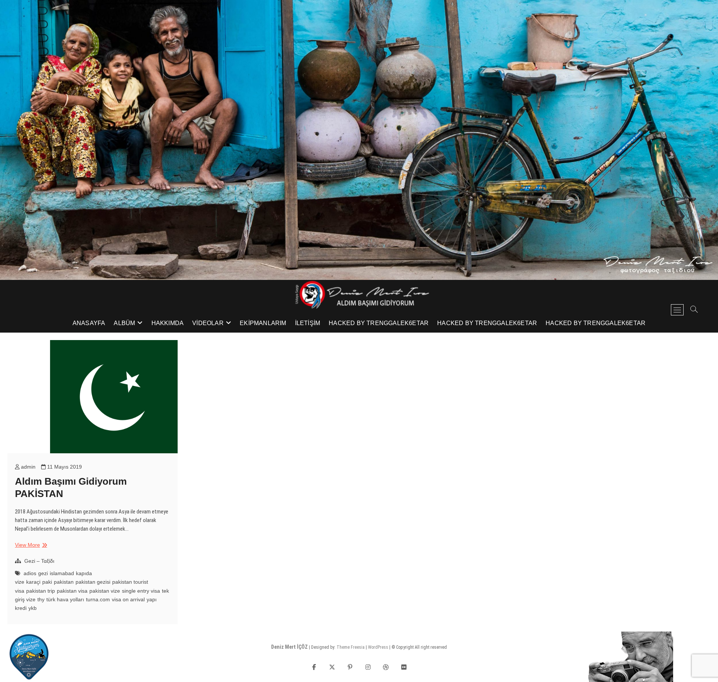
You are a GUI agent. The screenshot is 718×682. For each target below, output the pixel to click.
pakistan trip (40, 591)
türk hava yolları (65, 599)
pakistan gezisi (93, 582)
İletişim (307, 323)
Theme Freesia (351, 647)
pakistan (64, 582)
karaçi (33, 582)
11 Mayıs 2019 (64, 467)
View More (30, 545)
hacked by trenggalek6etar (379, 323)
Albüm (124, 323)
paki (47, 582)
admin (27, 467)
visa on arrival (128, 599)
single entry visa (141, 591)
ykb (32, 608)
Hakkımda (167, 323)
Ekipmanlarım (263, 323)
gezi (43, 573)
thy (41, 599)
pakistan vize (104, 591)
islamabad (62, 573)
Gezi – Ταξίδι (39, 561)
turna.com (98, 599)
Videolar (208, 323)
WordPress (378, 647)
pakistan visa (72, 591)
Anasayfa (89, 323)
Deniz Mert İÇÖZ (289, 647)
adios (30, 573)
